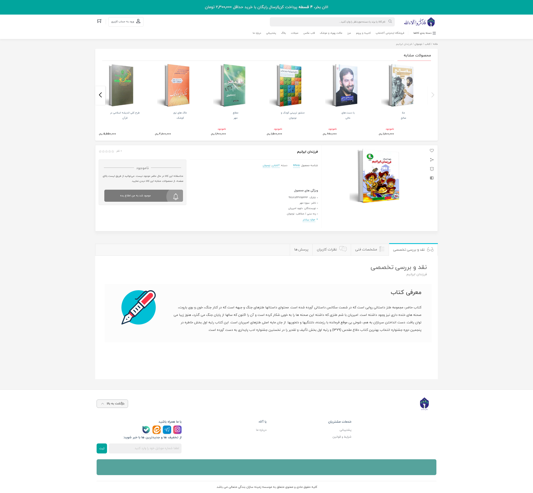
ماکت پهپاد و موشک (331, 33)
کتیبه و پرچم (363, 33)
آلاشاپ (276, 165)
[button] (433, 95)
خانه (435, 44)
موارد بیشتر (309, 219)
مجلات (294, 33)
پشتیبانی (271, 33)
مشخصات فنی (366, 249)
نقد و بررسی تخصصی (409, 249)
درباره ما (257, 33)
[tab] (413, 249)
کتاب (427, 44)
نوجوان (418, 44)
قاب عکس (309, 33)
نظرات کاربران (327, 249)
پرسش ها (301, 249)
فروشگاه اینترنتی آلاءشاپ (390, 33)
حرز (349, 33)
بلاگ (283, 33)
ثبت (102, 449)
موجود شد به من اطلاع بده (135, 196)
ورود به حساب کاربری (122, 21)
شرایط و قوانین (342, 437)
